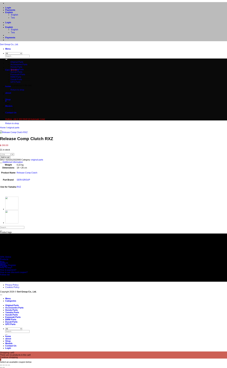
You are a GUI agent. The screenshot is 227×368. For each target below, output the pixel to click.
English (9, 12)
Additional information (12, 162)
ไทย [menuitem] (13, 18)
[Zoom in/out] (1, 365)
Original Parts (17, 62)
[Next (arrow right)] (4, 367)
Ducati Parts (11, 322)
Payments (10, 10)
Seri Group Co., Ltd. (9, 44)
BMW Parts (10, 319)
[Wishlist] (1, 130)
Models (8, 343)
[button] (8, 49)
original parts (13, 127)
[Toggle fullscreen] (4, 365)
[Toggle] (1, 162)
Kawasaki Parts (13, 317)
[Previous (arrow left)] (1, 367)
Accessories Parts (19, 64)
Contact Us (10, 346)
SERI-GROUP (23, 180)
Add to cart (5, 157)
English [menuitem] (14, 15)
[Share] (6, 365)
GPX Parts (15, 82)
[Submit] (1, 230)
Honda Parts (16, 67)
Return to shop (17, 90)
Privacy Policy (12, 285)
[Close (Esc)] (9, 365)
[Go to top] (1, 294)
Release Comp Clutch (27, 173)
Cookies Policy (12, 287)
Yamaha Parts (17, 69)
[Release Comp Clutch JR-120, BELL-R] (11, 223)
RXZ (19, 187)
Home (3, 127)
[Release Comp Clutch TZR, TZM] (11, 209)
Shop (8, 99)
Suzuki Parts (11, 315)
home (8, 86)
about (8, 93)
